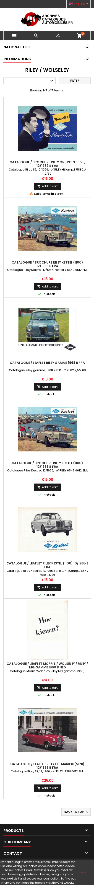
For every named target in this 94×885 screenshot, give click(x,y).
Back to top (76, 812)
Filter (74, 81)
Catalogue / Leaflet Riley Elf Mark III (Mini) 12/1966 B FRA (47, 766)
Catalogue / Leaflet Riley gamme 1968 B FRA (47, 362)
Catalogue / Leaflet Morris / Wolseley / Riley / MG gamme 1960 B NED (47, 665)
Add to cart (47, 186)
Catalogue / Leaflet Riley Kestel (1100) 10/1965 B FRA (47, 565)
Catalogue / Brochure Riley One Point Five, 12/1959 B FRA (47, 164)
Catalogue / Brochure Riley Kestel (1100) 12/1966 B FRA (47, 465)
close (82, 872)
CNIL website (65, 883)
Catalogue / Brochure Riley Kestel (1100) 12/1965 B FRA (47, 264)
